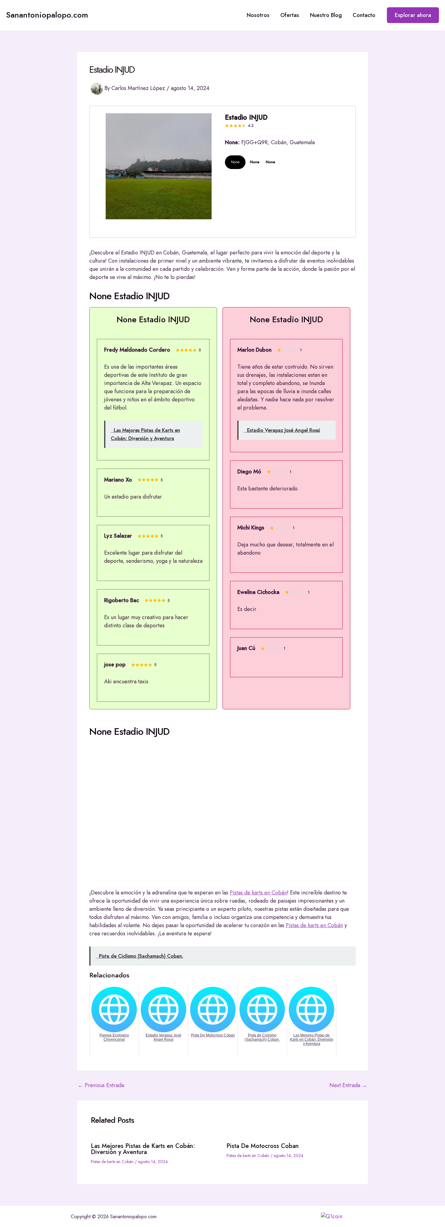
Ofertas (289, 15)
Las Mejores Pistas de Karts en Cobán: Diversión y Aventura (143, 1149)
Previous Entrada (101, 1085)
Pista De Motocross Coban (262, 1146)
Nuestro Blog (326, 15)
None (235, 162)
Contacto (364, 15)
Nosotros (258, 15)
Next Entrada (348, 1085)
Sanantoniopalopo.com (47, 15)
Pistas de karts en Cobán (258, 893)
